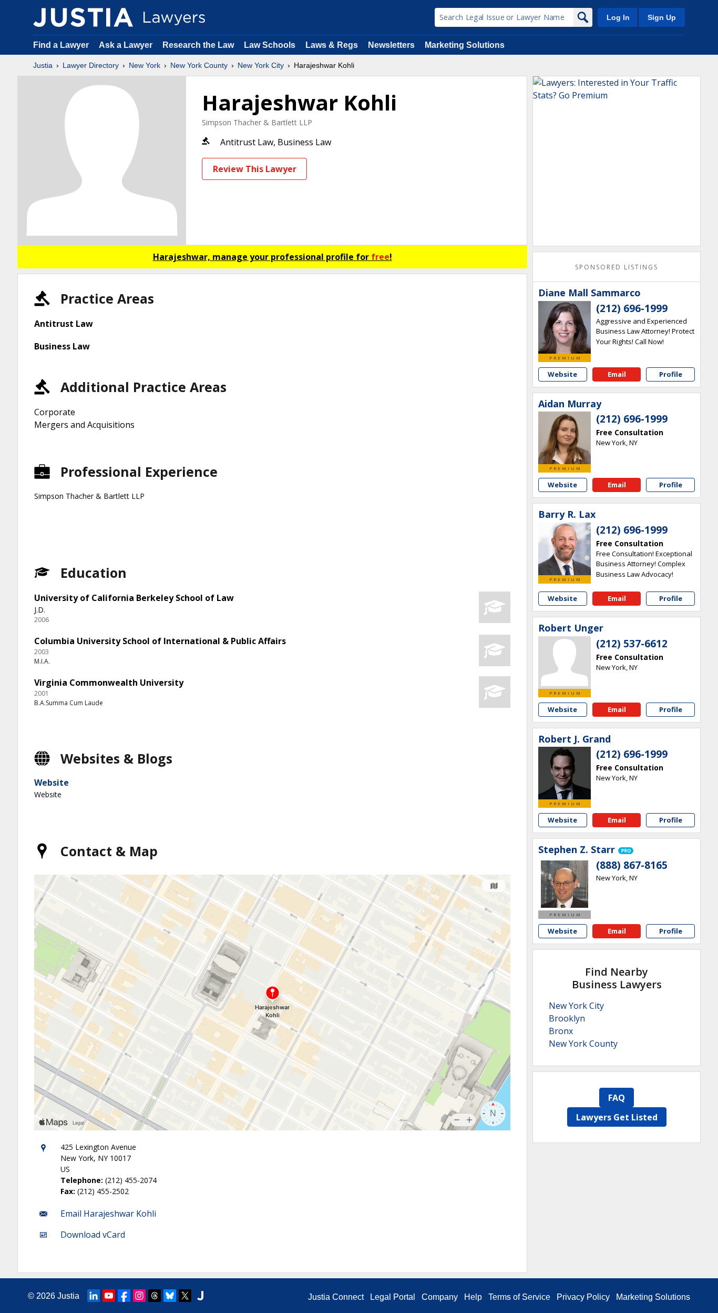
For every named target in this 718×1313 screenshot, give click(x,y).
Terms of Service (519, 1296)
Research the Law (198, 45)
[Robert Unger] (564, 662)
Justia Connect (336, 1296)
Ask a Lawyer (127, 45)
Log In (618, 17)
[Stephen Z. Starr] (564, 884)
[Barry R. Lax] (564, 549)
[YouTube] (108, 1295)
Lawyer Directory (91, 65)
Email (617, 374)
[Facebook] (124, 1295)
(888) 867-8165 (632, 865)
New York (144, 65)
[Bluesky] (169, 1295)
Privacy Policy (583, 1296)
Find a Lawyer (61, 45)
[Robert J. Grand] (564, 773)
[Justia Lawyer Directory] (83, 17)
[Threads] (154, 1295)
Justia (43, 65)
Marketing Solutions (465, 45)
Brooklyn (567, 1018)
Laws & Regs (331, 45)
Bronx (561, 1031)
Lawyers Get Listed (617, 1117)
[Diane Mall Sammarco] (564, 327)
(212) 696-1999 (632, 308)
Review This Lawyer (254, 169)
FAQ (616, 1098)
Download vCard (92, 1234)
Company (440, 1296)
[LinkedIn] (93, 1295)
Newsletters (391, 45)
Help (473, 1296)
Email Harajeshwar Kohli (108, 1213)
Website (51, 782)
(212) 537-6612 (632, 643)
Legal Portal (392, 1296)
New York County (199, 65)
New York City (261, 65)
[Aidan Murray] (564, 438)
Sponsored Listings (616, 267)
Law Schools (269, 45)
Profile (670, 374)
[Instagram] (139, 1295)
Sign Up (662, 17)
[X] (185, 1295)
